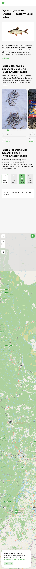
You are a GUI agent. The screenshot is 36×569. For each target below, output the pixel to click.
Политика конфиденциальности (15, 559)
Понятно (9, 563)
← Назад (5, 58)
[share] (3, 236)
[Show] (16, 511)
